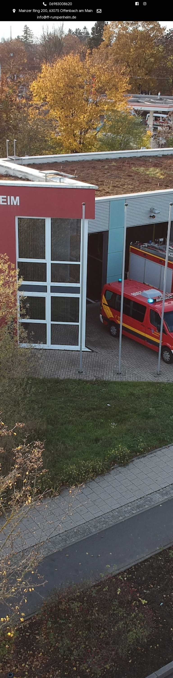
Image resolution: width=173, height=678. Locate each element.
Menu (86, 31)
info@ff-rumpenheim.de (56, 17)
